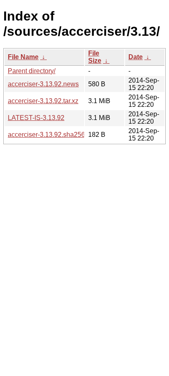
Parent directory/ (31, 70)
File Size (94, 57)
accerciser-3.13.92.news (43, 84)
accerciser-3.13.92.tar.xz (43, 100)
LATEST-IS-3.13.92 (36, 117)
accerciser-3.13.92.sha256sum (52, 134)
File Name (23, 56)
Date (135, 56)
